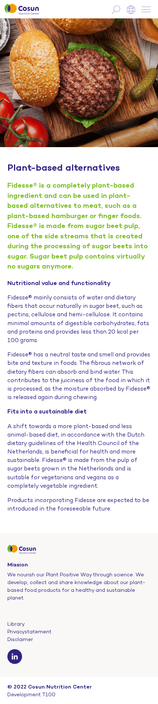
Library (16, 624)
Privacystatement (29, 631)
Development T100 (31, 694)
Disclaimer (20, 639)
